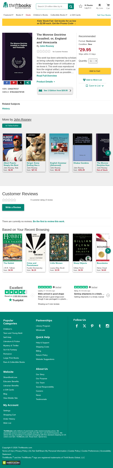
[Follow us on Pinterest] (92, 326)
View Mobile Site (10, 398)
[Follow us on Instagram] (107, 326)
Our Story (40, 374)
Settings (6, 410)
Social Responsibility (45, 387)
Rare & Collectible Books (14, 362)
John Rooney (47, 46)
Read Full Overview (47, 76)
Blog (5, 394)
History (6, 108)
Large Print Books (11, 358)
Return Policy (42, 355)
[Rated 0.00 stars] (43, 51)
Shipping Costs (42, 347)
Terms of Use (8, 451)
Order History (9, 419)
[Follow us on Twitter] (84, 326)
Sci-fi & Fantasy (10, 350)
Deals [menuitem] (28, 15)
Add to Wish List (94, 80)
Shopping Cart (9, 415)
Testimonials (41, 399)
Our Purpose (41, 378)
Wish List (7, 423)
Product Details (45, 82)
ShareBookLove (10, 377)
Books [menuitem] (18, 15)
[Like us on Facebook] (76, 326)
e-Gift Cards (8, 390)
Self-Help (7, 337)
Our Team (40, 383)
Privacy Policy (21, 451)
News (38, 395)
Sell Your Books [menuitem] (104, 15)
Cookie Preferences (90, 451)
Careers (39, 391)
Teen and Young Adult (12, 333)
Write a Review (13, 207)
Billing (38, 351)
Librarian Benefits (11, 385)
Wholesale (40, 330)
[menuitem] (89, 6)
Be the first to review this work (48, 221)
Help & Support (42, 343)
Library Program (43, 326)
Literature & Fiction (11, 341)
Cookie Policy (74, 451)
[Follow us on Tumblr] (99, 326)
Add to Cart (94, 71)
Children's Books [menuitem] (40, 15)
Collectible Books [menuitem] (58, 15)
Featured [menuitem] (8, 15)
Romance (7, 354)
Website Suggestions (45, 359)
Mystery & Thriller (11, 345)
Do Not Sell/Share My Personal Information (48, 451)
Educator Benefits (11, 381)
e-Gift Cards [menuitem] (75, 15)
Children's (7, 329)
